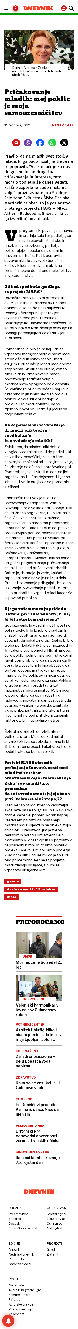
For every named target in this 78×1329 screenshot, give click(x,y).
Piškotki (14, 1299)
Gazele (13, 881)
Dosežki (15, 1223)
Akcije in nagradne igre (25, 1290)
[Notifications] (8, 1321)
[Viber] (28, 142)
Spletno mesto (19, 1295)
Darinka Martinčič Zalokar (31, 889)
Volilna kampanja (20, 1309)
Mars (11, 897)
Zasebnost (16, 1314)
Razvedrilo (16, 1259)
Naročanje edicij (20, 1264)
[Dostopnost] (15, 8)
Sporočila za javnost (23, 1228)
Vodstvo (15, 1219)
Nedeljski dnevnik (21, 1254)
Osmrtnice (54, 1223)
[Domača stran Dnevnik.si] (38, 8)
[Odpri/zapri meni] (9, 8)
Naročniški (16, 1285)
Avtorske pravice (21, 1304)
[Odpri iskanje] (71, 8)
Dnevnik (15, 1249)
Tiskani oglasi (56, 1219)
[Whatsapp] (52, 142)
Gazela (52, 1249)
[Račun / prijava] (64, 8)
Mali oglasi (54, 1228)
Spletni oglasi (56, 1214)
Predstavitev (18, 1214)
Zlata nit (52, 1254)
